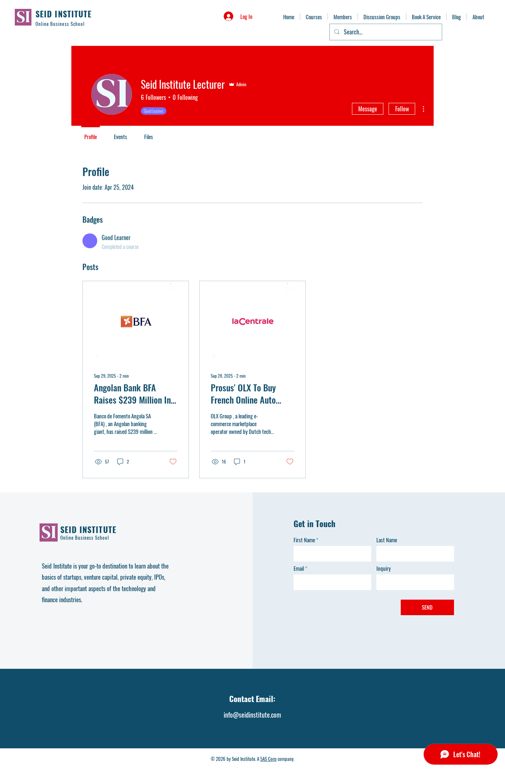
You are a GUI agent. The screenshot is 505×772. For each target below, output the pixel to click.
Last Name (386, 540)
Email (299, 568)
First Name (304, 540)
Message (367, 108)
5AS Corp (268, 758)
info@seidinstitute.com (252, 714)
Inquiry (383, 568)
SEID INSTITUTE (63, 14)
